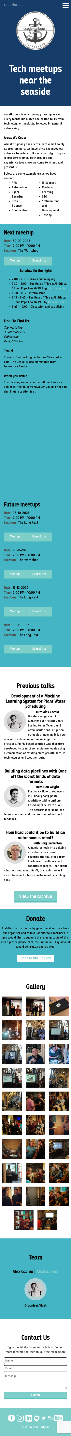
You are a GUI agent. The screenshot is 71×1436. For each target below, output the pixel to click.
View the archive (35, 896)
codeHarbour (14, 5)
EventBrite (39, 260)
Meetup (15, 260)
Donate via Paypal (35, 958)
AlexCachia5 (47, 1272)
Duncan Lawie (56, 288)
